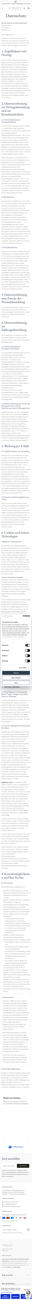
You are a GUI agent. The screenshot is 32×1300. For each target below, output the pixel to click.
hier (8, 815)
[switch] (27, 650)
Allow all (16, 673)
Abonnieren (23, 1165)
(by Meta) (6, 782)
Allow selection (16, 678)
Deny (16, 682)
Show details (23, 667)
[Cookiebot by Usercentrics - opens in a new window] (23, 616)
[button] (2, 8)
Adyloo (3, 1250)
